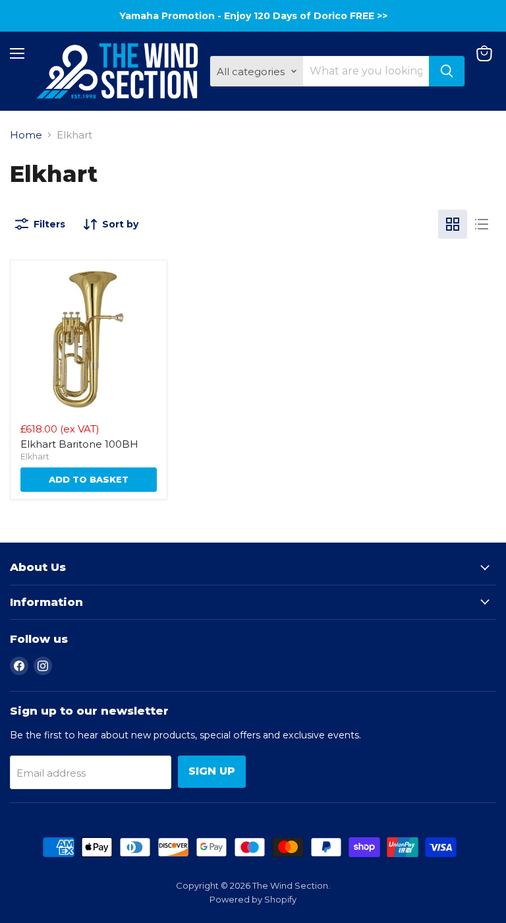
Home (26, 134)
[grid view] (452, 224)
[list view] (481, 224)
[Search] (446, 71)
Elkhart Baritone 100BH (79, 444)
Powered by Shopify (253, 899)
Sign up (211, 771)
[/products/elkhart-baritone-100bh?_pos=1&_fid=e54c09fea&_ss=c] (88, 338)
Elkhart (34, 457)
